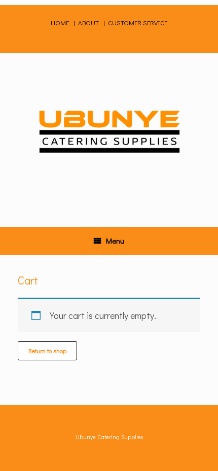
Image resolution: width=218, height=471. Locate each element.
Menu (115, 241)
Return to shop (47, 351)
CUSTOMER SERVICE (137, 22)
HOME (60, 22)
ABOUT (88, 22)
